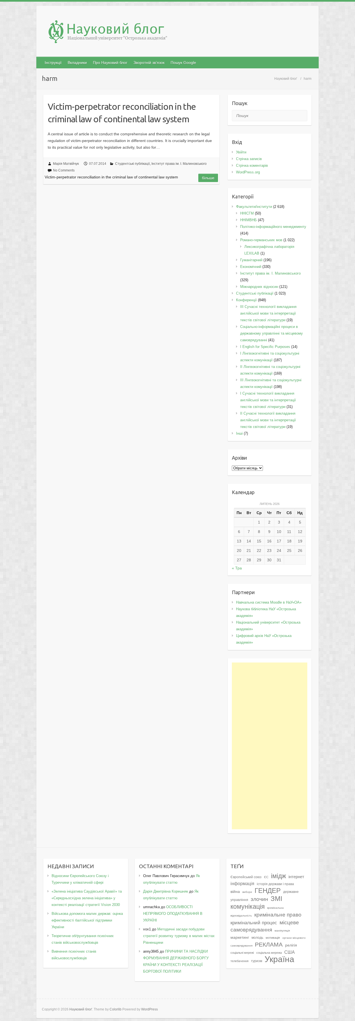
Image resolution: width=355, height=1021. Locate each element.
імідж (278, 876)
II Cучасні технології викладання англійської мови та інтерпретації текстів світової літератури (268, 420)
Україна (279, 959)
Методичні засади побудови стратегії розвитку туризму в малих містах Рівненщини (179, 936)
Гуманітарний (251, 260)
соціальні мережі (242, 952)
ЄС (266, 877)
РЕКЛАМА (269, 944)
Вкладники (77, 62)
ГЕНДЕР (268, 890)
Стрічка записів (249, 159)
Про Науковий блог (110, 62)
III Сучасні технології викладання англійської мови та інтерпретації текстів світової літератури (268, 313)
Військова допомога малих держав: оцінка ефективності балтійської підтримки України (87, 920)
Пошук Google (183, 62)
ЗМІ (276, 898)
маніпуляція (282, 930)
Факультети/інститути (254, 207)
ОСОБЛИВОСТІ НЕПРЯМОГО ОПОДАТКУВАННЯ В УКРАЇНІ (172, 913)
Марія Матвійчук (66, 164)
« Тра (237, 568)
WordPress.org (248, 172)
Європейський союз (246, 877)
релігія (291, 945)
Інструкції (53, 62)
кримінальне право (277, 915)
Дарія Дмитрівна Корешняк (165, 891)
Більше (208, 178)
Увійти (241, 152)
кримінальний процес (253, 922)
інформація (242, 883)
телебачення (239, 961)
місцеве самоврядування (264, 926)
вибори (247, 891)
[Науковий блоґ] (177, 33)
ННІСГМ (247, 213)
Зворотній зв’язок (148, 62)
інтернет (296, 877)
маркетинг (239, 937)
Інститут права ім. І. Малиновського (179, 164)
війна (235, 892)
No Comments (64, 170)
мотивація (273, 937)
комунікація (247, 906)
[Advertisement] (270, 746)
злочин (259, 899)
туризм (256, 961)
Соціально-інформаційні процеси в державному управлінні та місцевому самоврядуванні (271, 333)
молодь (257, 938)
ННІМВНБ (248, 220)
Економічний (250, 267)
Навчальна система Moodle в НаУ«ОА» (268, 602)
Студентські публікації (132, 164)
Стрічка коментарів (252, 165)
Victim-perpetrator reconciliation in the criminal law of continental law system (122, 112)
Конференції (246, 300)
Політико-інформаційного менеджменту (273, 227)
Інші (239, 433)
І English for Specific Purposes (265, 347)
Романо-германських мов (261, 240)
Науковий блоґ (285, 79)
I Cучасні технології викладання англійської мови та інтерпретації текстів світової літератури (268, 400)
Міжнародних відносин (259, 287)
